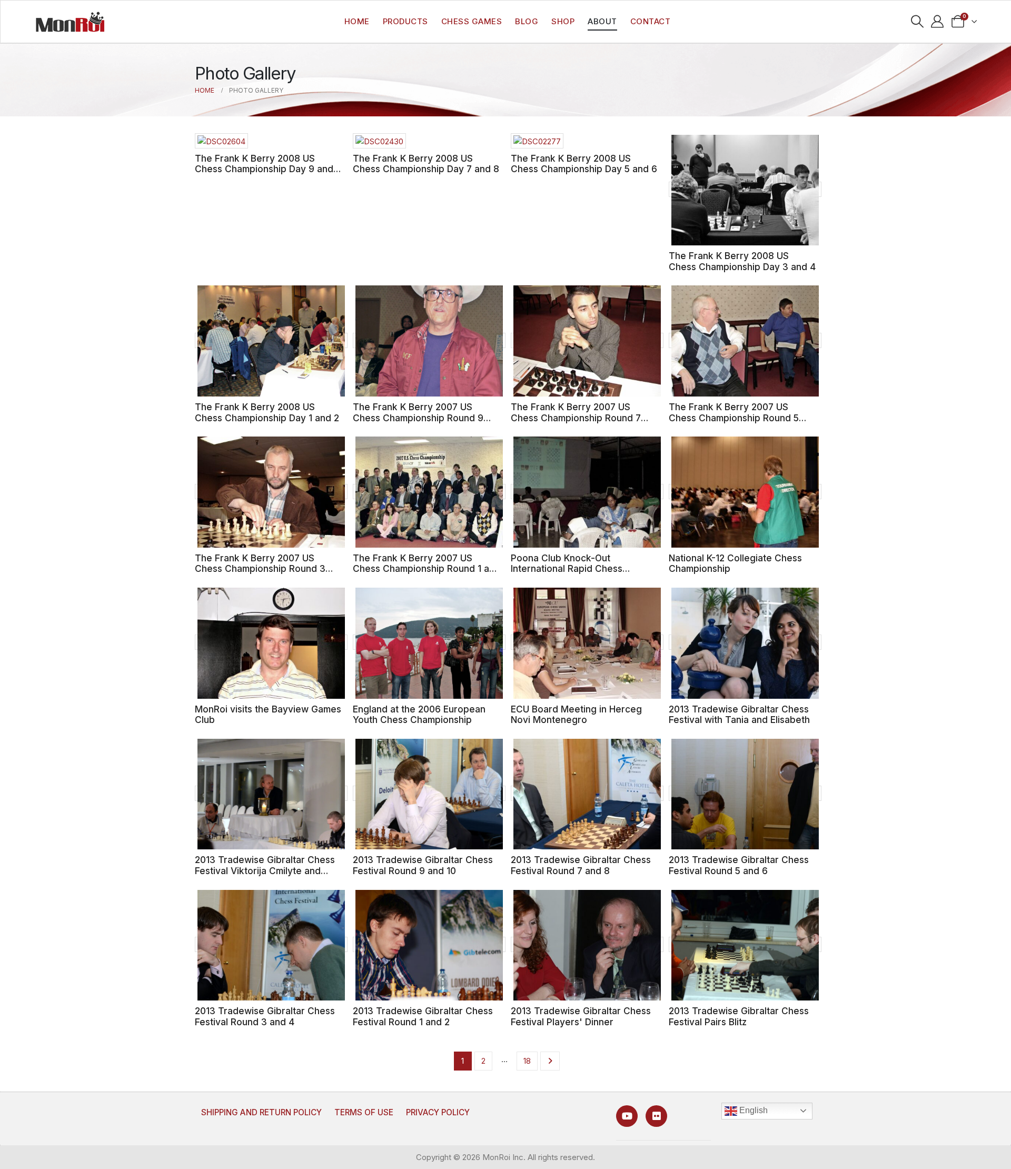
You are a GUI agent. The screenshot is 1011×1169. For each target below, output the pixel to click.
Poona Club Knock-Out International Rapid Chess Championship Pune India (566, 568)
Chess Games (471, 21)
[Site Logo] (70, 21)
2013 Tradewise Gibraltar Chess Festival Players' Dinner (581, 1016)
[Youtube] (627, 1116)
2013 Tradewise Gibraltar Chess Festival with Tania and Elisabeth (739, 715)
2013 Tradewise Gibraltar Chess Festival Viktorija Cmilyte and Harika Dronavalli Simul (265, 870)
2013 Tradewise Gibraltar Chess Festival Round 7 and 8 (581, 865)
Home (357, 21)
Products (405, 21)
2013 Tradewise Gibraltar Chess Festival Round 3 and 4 (265, 1016)
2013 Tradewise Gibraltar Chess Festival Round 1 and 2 (423, 1016)
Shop (562, 21)
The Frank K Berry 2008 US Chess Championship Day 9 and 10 (264, 169)
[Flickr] (656, 1116)
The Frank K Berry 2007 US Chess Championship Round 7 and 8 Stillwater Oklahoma (576, 417)
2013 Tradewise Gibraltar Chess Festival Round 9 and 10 (423, 865)
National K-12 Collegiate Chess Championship (735, 563)
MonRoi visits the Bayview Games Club (268, 715)
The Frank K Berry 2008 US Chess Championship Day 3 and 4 (742, 261)
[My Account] (937, 21)
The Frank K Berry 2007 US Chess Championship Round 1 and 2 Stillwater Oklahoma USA (426, 568)
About (602, 21)
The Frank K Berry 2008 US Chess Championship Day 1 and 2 (267, 412)
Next (550, 1061)
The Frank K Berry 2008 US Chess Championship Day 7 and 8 (426, 164)
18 (527, 1061)
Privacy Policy (438, 1112)
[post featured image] (221, 140)
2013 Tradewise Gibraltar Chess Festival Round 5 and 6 (739, 865)
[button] (917, 21)
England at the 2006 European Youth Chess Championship (419, 715)
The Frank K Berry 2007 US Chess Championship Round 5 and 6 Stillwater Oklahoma (734, 417)
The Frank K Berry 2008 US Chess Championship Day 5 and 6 (584, 164)
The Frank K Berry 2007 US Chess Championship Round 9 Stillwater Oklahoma (418, 417)
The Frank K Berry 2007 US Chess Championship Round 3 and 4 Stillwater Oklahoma (260, 568)
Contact (650, 21)
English (752, 1110)
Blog (526, 21)
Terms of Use (363, 1112)
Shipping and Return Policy (261, 1112)
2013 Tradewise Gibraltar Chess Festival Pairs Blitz (739, 1016)
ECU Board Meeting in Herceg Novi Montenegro (576, 715)
